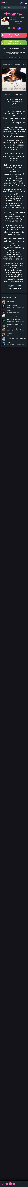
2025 (18, 24)
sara (5, 3)
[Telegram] (22, 3)
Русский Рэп (18, 21)
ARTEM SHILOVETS (16, 56)
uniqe (11, 17)
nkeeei (16, 17)
